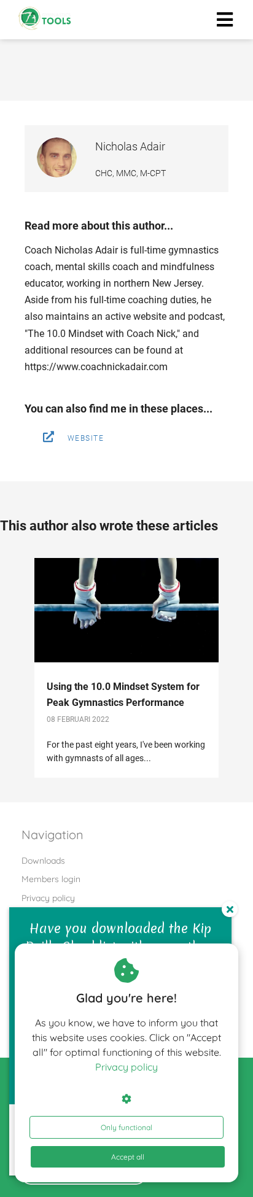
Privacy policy (126, 1067)
